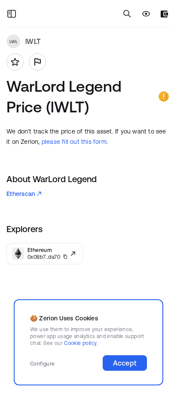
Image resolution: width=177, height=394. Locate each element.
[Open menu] (11, 13)
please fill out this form (74, 141)
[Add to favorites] (15, 62)
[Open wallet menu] (164, 14)
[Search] (127, 13)
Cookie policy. (80, 343)
